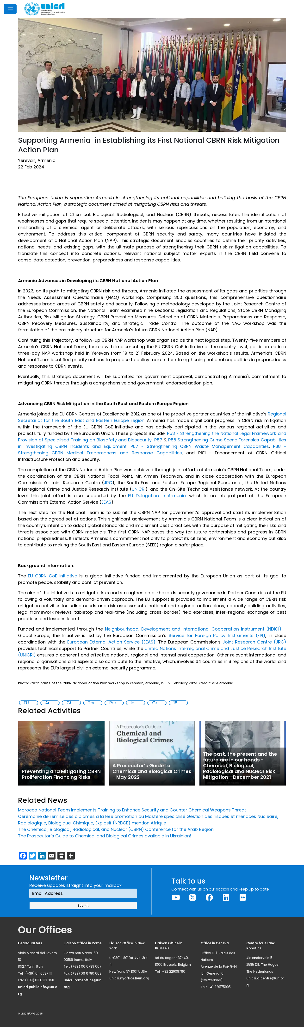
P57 (158, 440)
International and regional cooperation (138, 702)
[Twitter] (192, 897)
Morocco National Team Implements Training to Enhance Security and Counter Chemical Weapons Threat (132, 810)
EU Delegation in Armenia (157, 496)
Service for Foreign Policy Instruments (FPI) (217, 635)
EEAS (106, 502)
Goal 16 (159, 702)
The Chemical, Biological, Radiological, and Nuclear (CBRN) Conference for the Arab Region (116, 829)
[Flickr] (242, 897)
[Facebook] (209, 897)
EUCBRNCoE (31, 702)
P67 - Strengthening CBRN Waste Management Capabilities (199, 446)
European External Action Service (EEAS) (111, 642)
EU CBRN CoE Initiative (52, 576)
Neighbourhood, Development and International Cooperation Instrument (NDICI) (193, 629)
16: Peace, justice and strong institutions (180, 702)
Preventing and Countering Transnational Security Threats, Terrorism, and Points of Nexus (116, 702)
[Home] (44, 9)
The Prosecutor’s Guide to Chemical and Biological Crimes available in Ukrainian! (104, 836)
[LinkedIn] (226, 897)
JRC (108, 483)
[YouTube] (175, 897)
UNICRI (138, 489)
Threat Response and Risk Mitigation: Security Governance (95, 702)
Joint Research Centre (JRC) (254, 642)
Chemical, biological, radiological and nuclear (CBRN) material (74, 702)
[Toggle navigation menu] (10, 9)
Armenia (52, 702)
